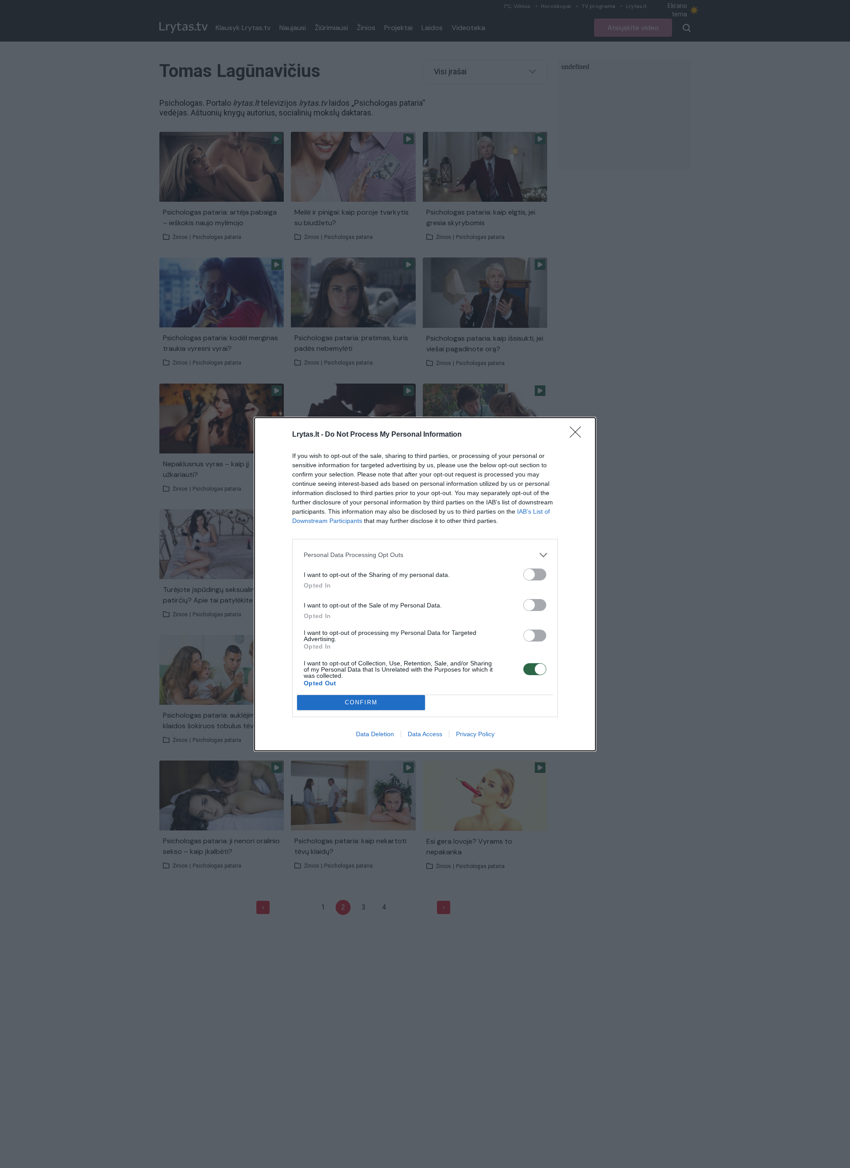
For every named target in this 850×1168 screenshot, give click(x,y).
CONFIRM (361, 702)
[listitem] (425, 555)
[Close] (578, 434)
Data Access (425, 734)
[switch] (534, 574)
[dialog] (425, 584)
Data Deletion (375, 734)
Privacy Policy (475, 734)
